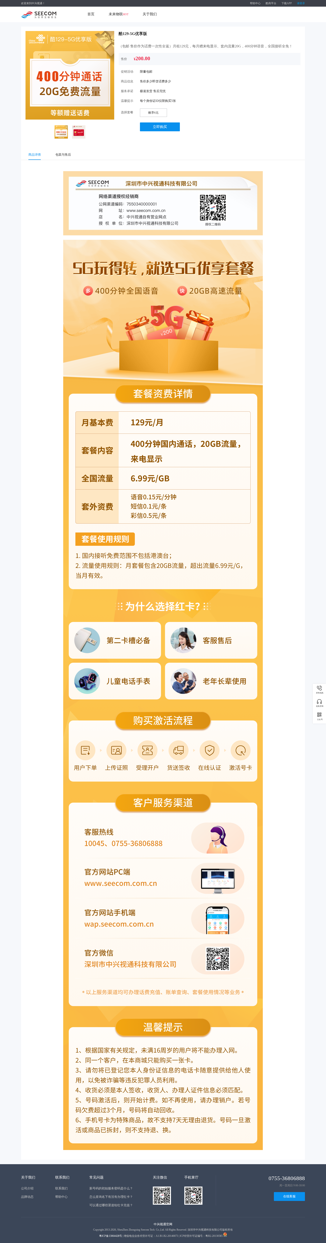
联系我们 (61, 1188)
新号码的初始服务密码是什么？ (111, 1188)
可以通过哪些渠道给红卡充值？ (111, 1205)
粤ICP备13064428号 (110, 1235)
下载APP (287, 3)
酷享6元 (153, 112)
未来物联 (118, 14)
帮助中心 (255, 3)
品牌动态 (27, 1196)
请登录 (301, 3)
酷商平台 (271, 3)
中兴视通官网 (163, 1224)
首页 (90, 14)
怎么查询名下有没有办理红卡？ (111, 1196)
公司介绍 (27, 1188)
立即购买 (160, 127)
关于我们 (150, 14)
